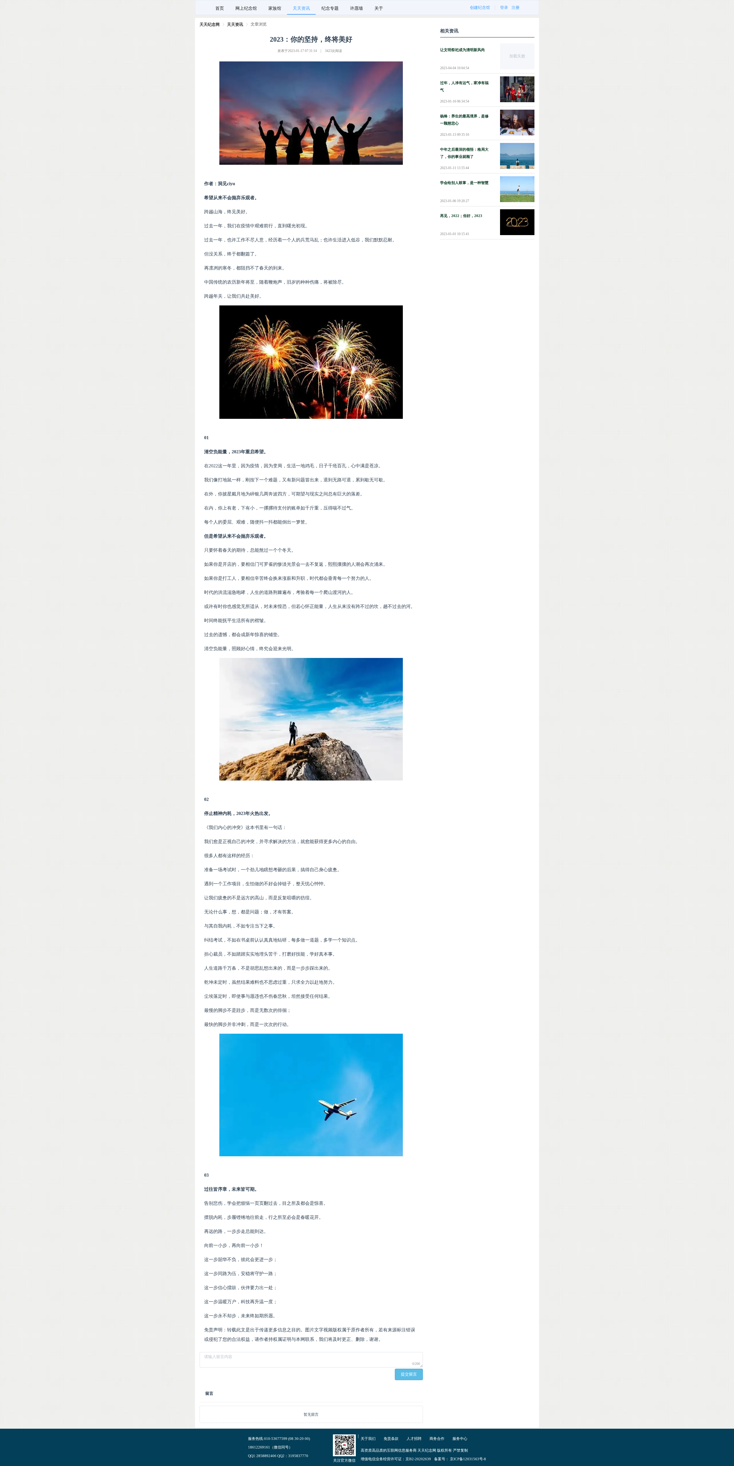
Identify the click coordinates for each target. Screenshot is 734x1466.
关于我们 (368, 1438)
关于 (378, 8)
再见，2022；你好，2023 (461, 216)
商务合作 (437, 1438)
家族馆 (274, 8)
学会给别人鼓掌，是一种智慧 (464, 183)
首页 (219, 8)
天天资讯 (301, 8)
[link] (210, 24)
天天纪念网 (210, 24)
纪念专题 (330, 8)
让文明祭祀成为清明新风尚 (462, 50)
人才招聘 (414, 1438)
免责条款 (391, 1438)
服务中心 (459, 1438)
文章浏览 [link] (259, 24)
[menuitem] (220, 7)
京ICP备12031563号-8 (468, 1459)
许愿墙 (356, 8)
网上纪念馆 (246, 8)
